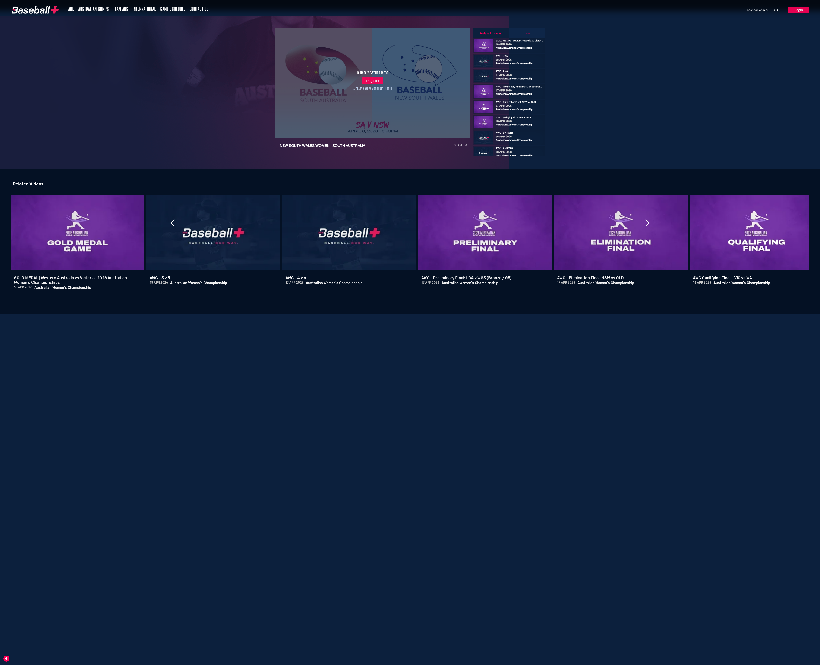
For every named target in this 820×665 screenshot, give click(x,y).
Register (372, 81)
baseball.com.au (758, 10)
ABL (776, 10)
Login (798, 10)
